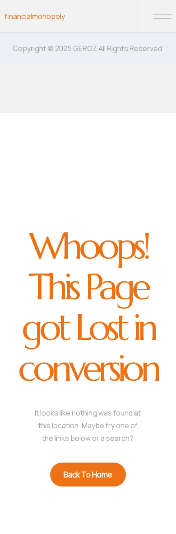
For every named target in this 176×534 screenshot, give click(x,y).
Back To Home (88, 474)
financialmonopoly (35, 16)
